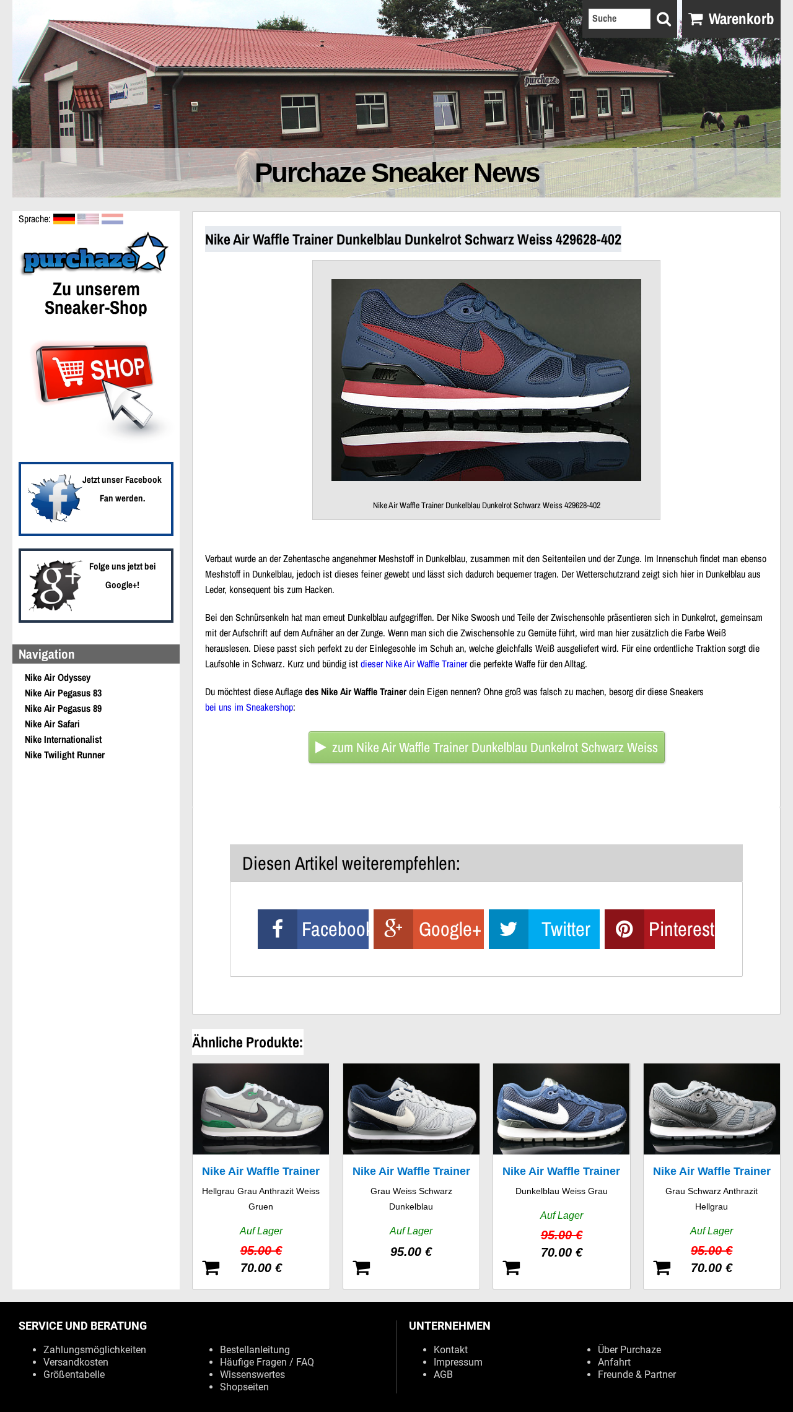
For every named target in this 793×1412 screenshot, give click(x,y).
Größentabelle (74, 1374)
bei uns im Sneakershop (249, 707)
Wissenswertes (252, 1374)
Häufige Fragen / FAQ (267, 1362)
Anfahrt (614, 1362)
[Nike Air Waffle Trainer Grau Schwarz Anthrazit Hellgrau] (712, 1176)
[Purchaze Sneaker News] (96, 274)
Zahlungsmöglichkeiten (94, 1350)
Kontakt (451, 1350)
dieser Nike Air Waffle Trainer (414, 663)
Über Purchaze (629, 1350)
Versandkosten (75, 1362)
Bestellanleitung (255, 1350)
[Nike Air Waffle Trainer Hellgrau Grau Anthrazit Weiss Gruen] (261, 1176)
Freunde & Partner (637, 1374)
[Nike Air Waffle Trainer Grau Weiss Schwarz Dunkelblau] (411, 1176)
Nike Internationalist (63, 739)
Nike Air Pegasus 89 (63, 708)
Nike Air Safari (52, 723)
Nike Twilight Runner (65, 754)
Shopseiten (244, 1387)
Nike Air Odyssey (57, 677)
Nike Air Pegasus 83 (63, 693)
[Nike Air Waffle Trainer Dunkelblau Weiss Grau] (561, 1176)
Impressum (458, 1362)
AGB (443, 1374)
